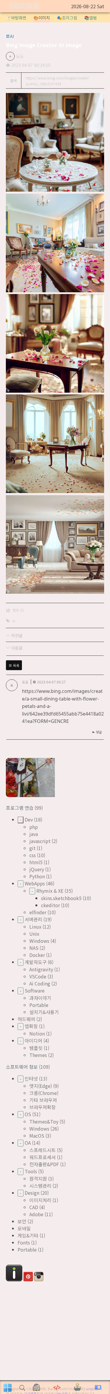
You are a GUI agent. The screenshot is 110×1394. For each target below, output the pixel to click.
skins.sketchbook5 (61, 898)
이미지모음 (24, 6)
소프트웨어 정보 (22, 1066)
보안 (22, 1221)
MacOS (36, 1135)
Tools (31, 1171)
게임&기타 (28, 1235)
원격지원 (38, 1178)
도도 (20, 56)
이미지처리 (40, 1200)
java (33, 833)
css (32, 855)
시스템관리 (40, 1185)
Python (37, 876)
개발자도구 (36, 961)
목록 (15, 665)
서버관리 (33, 919)
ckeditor (50, 905)
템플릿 (36, 1047)
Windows (39, 940)
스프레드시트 (42, 1150)
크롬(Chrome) (43, 1092)
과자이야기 (40, 997)
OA (28, 1142)
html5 (36, 862)
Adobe (36, 1214)
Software (35, 990)
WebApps (35, 883)
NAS (33, 947)
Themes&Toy (43, 1121)
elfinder (37, 912)
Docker (37, 954)
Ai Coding (39, 983)
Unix (34, 933)
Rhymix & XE (49, 890)
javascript (39, 840)
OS (28, 1114)
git (32, 848)
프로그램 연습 (20, 807)
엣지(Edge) (40, 1085)
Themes (38, 1054)
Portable (38, 1004)
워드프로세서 (42, 1157)
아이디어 (33, 1040)
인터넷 (31, 1078)
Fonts (24, 1242)
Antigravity (41, 969)
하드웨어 (26, 1019)
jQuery (36, 869)
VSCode (37, 976)
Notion (37, 1033)
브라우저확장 (42, 1107)
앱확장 (31, 1026)
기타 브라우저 (43, 1099)
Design (32, 1192)
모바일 (24, 1228)
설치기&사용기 (44, 1011)
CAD (33, 1207)
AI (13, 620)
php (33, 826)
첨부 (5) (18, 610)
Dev (29, 819)
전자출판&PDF (44, 1164)
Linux (35, 926)
